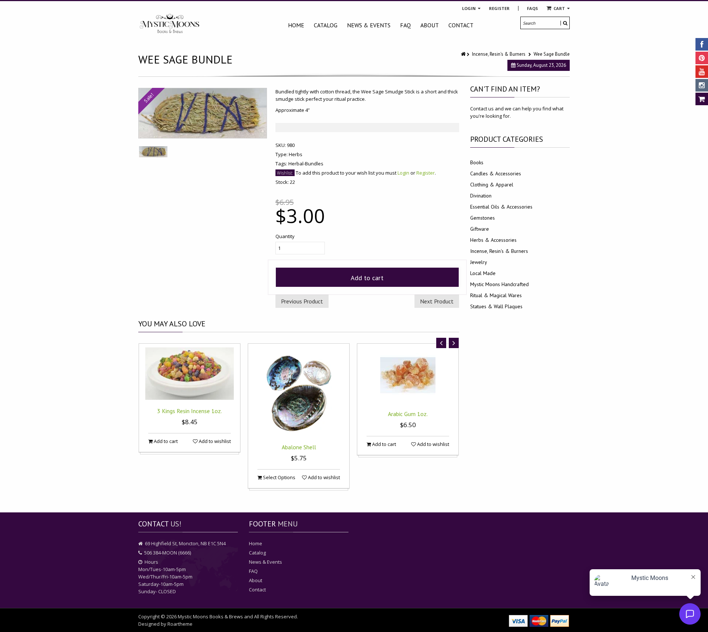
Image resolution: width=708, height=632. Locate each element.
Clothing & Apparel (491, 184)
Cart (559, 8)
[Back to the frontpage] (464, 54)
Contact (460, 25)
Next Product (437, 301)
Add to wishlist (214, 441)
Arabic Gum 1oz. (408, 414)
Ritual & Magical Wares (496, 295)
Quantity (285, 236)
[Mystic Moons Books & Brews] (169, 23)
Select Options (278, 477)
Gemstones (482, 217)
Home (296, 25)
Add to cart (367, 278)
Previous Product (302, 301)
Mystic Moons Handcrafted (499, 284)
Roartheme (179, 624)
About (429, 25)
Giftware (479, 229)
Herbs (295, 154)
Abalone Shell (299, 447)
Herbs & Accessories (493, 240)
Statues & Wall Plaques (496, 306)
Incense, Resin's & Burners (498, 54)
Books (476, 162)
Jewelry (478, 262)
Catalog (325, 25)
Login (469, 8)
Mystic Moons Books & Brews (210, 616)
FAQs (532, 8)
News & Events (369, 25)
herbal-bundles (305, 163)
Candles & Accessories (495, 173)
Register (499, 8)
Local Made (483, 273)
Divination (481, 195)
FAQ (405, 25)
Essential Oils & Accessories (501, 206)
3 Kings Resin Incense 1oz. (189, 411)
